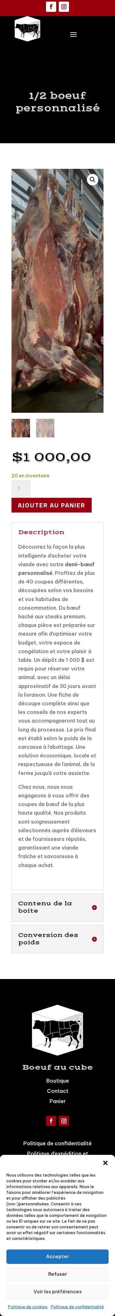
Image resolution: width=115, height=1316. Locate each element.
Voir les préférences (58, 1292)
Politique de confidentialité (77, 1306)
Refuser (57, 1274)
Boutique (57, 1080)
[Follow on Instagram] (64, 7)
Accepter (57, 1256)
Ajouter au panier (51, 505)
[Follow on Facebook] (51, 7)
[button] (105, 1163)
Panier (58, 1101)
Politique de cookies (28, 1306)
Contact (57, 1091)
